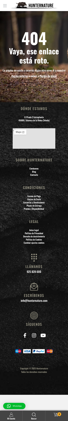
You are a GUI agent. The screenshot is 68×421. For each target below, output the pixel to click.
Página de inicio (48, 76)
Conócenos (34, 168)
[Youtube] (43, 335)
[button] (14, 406)
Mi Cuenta (11, 418)
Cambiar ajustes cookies (34, 242)
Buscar (34, 418)
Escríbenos (34, 295)
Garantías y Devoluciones (34, 202)
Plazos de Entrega (34, 205)
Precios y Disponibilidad (34, 208)
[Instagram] (34, 335)
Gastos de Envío (34, 199)
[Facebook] (25, 335)
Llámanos (34, 266)
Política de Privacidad (34, 233)
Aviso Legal (34, 230)
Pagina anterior (19, 76)
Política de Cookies (34, 239)
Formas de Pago (34, 196)
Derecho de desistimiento (34, 236)
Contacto (34, 174)
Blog (34, 171)
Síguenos (34, 324)
